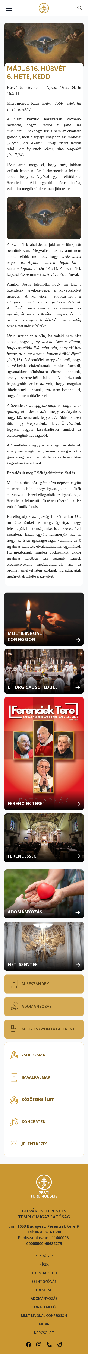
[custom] (28, 1344)
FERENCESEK (44, 1290)
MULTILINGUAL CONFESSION (44, 1315)
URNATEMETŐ (44, 1307)
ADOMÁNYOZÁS (44, 1298)
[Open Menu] (9, 8)
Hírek (44, 1264)
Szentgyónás (44, 1281)
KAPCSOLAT (44, 1332)
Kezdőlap (44, 1256)
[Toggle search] (79, 8)
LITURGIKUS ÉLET (44, 1273)
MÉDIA (44, 1324)
